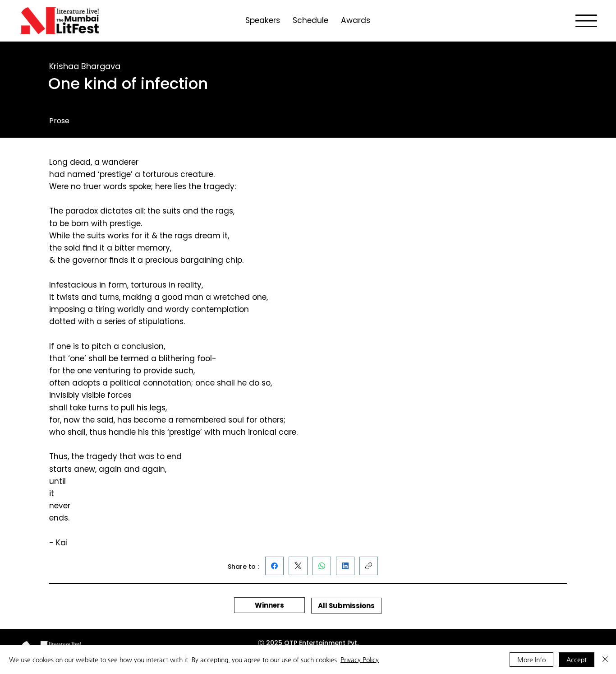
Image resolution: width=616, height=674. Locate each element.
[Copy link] (368, 566)
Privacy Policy (359, 659)
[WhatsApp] (322, 566)
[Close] (605, 659)
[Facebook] (274, 566)
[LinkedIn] (345, 566)
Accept (576, 659)
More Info (531, 659)
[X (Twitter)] (298, 566)
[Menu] (586, 20)
